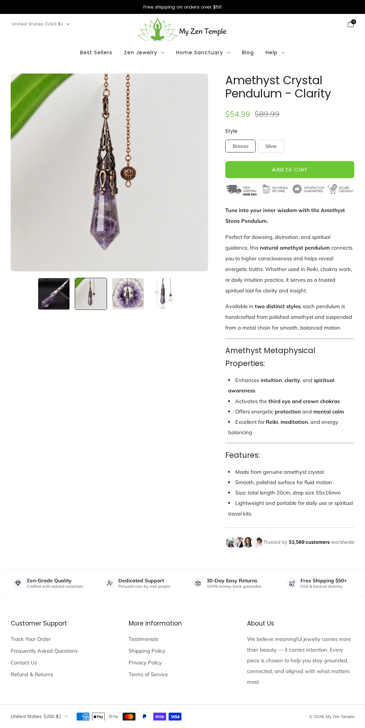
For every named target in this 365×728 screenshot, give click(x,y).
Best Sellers (96, 52)
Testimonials (143, 639)
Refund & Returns (32, 674)
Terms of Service (148, 674)
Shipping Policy (147, 650)
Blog (248, 52)
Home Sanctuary (199, 52)
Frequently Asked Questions (44, 650)
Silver (271, 146)
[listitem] (182, 7)
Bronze (240, 146)
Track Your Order (31, 639)
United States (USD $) (37, 24)
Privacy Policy (145, 662)
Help (272, 52)
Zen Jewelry (140, 52)
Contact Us (24, 662)
